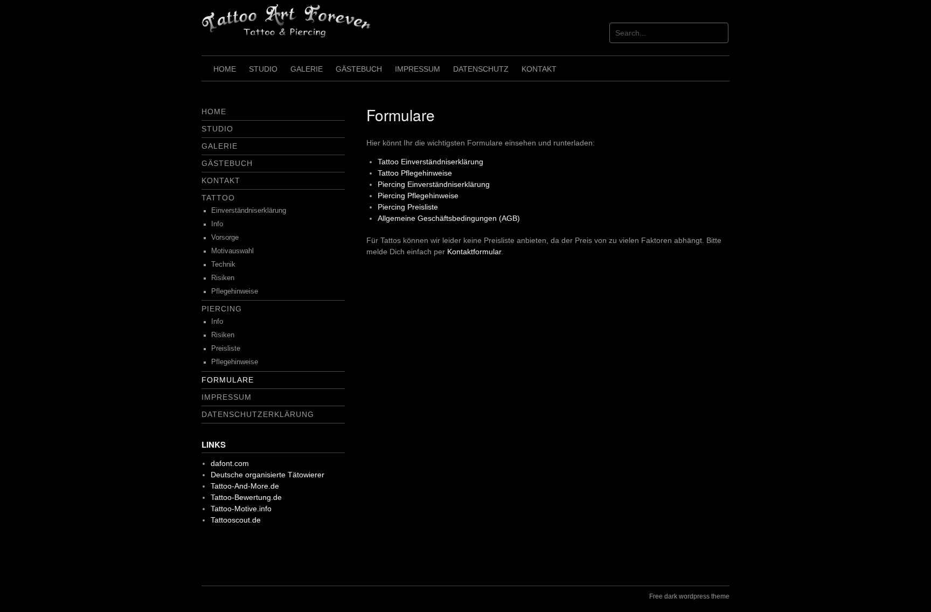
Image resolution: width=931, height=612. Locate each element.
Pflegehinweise (234, 291)
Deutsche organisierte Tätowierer (267, 474)
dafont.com (230, 463)
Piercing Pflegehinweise (418, 195)
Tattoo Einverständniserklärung (430, 161)
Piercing (222, 308)
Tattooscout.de (236, 520)
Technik (223, 264)
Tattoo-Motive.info (241, 508)
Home (224, 69)
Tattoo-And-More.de (245, 486)
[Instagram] (248, 555)
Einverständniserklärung (248, 210)
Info (217, 224)
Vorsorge (225, 237)
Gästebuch (359, 69)
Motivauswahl (232, 251)
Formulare (228, 379)
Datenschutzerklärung (258, 414)
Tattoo (218, 197)
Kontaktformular (474, 251)
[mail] (280, 555)
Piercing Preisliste (408, 207)
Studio (263, 69)
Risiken (222, 278)
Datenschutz (481, 69)
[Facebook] (216, 555)
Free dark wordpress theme (689, 596)
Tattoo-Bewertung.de (246, 497)
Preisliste (225, 348)
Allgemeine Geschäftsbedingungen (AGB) (449, 218)
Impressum (417, 69)
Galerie (306, 69)
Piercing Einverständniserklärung (434, 184)
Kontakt (539, 69)
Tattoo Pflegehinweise (415, 173)
